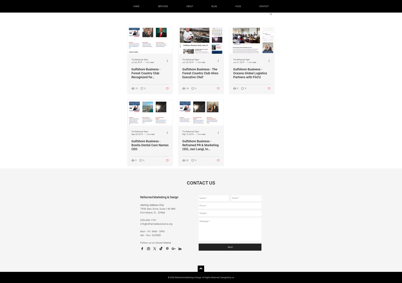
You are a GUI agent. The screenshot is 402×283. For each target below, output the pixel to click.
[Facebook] (142, 249)
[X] (155, 249)
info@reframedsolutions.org (156, 223)
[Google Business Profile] (174, 249)
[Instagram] (148, 249)
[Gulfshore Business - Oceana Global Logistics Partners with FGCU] (251, 41)
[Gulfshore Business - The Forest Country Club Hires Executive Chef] (201, 41)
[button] (163, 6)
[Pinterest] (167, 249)
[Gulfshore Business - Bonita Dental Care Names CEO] (150, 113)
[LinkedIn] (180, 249)
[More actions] (168, 61)
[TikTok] (161, 249)
